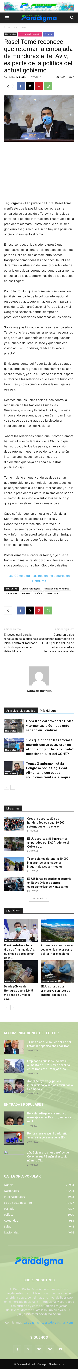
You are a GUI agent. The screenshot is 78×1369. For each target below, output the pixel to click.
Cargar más (37, 898)
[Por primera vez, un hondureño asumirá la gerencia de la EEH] (14, 1138)
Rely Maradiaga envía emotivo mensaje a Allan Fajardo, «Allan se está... (49, 1117)
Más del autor (49, 710)
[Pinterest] (39, 86)
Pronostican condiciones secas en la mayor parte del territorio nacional (57, 949)
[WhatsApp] (48, 86)
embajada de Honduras (56, 588)
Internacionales (49, 981)
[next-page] (12, 787)
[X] (30, 86)
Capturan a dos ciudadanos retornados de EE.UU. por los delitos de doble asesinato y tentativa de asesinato (56, 643)
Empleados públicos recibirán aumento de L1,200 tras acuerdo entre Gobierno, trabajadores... (48, 1065)
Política (48, 34)
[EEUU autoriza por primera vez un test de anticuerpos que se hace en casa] (57, 971)
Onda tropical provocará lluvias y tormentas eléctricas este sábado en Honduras (49, 725)
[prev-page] (6, 787)
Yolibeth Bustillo (17, 77)
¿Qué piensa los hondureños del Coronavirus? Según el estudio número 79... (48, 1156)
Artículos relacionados (20, 710)
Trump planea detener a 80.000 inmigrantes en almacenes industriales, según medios (47, 862)
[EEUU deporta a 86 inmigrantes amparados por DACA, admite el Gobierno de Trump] (14, 844)
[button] (6, 17)
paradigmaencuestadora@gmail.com (48, 1322)
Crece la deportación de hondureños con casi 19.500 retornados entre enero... (45, 822)
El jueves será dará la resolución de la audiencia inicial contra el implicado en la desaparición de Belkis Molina (21, 643)
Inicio (7, 27)
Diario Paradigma (31, 588)
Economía (10, 981)
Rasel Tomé (52, 593)
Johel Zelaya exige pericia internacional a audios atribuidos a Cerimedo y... (50, 1085)
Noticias (26, 593)
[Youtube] (61, 1349)
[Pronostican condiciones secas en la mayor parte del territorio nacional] (57, 930)
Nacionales (20, 27)
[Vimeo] (39, 1349)
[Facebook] (21, 86)
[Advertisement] (39, 171)
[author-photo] (39, 685)
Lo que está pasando (30, 34)
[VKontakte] (50, 1349)
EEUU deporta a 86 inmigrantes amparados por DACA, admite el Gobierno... (48, 842)
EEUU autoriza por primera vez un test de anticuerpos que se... (55, 990)
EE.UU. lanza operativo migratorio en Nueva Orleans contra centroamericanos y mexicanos (49, 882)
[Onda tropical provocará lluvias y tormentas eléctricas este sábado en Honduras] (14, 726)
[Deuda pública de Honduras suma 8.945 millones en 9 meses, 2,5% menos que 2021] (21, 971)
